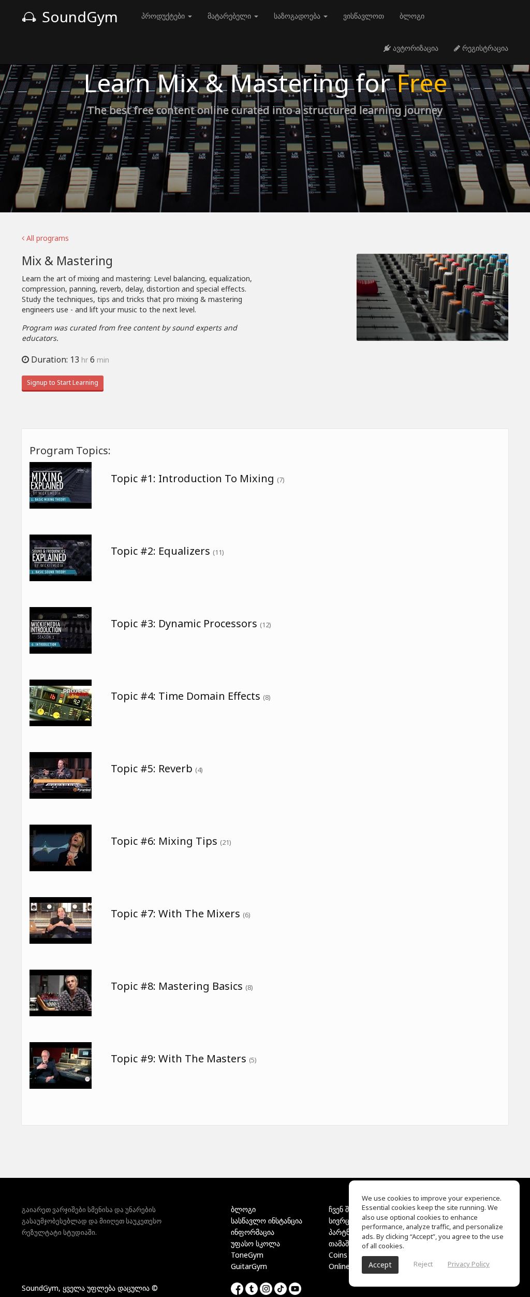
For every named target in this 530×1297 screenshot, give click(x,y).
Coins (338, 1255)
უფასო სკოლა (255, 1243)
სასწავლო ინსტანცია (266, 1221)
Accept (380, 1265)
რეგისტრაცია (484, 48)
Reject (423, 1264)
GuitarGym (249, 1266)
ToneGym (247, 1255)
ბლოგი (412, 16)
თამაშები (344, 1243)
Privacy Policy (469, 1264)
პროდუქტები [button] (164, 16)
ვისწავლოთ (363, 16)
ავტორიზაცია (414, 48)
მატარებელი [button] (230, 16)
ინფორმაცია (252, 1232)
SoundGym (78, 16)
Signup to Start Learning (62, 382)
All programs (46, 238)
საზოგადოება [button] (298, 16)
